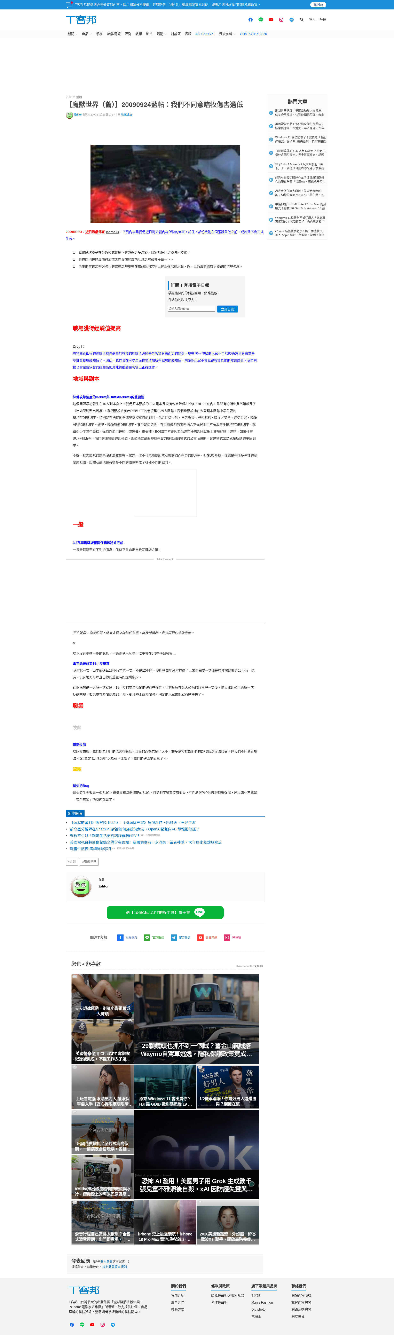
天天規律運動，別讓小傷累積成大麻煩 (102, 1011)
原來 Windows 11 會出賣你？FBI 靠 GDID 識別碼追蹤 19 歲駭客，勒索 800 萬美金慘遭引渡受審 (165, 1102)
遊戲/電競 (114, 34)
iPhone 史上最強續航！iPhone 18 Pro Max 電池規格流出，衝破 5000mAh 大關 (165, 1237)
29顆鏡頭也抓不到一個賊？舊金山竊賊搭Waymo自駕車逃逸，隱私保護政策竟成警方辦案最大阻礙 (196, 1050)
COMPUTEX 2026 (253, 34)
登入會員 (106, 1261)
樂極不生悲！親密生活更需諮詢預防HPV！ (105, 836)
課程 (188, 34)
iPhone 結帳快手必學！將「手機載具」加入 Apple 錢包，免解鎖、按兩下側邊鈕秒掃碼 (300, 235)
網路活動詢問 (301, 1309)
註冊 (323, 19)
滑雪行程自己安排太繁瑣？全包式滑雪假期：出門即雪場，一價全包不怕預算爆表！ (102, 1237)
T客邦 (255, 1295)
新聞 (71, 34)
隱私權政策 (249, 4)
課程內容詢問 (301, 1302)
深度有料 (225, 34)
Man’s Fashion (262, 1302)
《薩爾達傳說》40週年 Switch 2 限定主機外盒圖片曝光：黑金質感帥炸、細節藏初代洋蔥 (300, 154)
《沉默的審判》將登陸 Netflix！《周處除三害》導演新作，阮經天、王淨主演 (133, 823)
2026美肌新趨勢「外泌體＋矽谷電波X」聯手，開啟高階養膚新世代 (228, 1237)
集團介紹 (177, 1295)
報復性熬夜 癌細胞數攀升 (91, 849)
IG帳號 (236, 937)
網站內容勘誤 (301, 1295)
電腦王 (256, 1316)
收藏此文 (127, 114)
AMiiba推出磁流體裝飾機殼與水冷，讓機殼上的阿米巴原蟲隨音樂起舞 (102, 1192)
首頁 (68, 97)
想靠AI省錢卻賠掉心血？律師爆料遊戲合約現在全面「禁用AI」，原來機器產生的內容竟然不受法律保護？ (300, 181)
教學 (138, 34)
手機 (99, 34)
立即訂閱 (227, 309)
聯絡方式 (177, 1309)
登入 (312, 19)
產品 (85, 34)
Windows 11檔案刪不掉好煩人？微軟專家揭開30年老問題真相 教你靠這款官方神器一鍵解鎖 (300, 221)
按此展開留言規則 (114, 1267)
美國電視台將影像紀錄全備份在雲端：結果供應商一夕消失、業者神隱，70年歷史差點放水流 (146, 842)
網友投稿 (298, 1316)
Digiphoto (258, 1309)
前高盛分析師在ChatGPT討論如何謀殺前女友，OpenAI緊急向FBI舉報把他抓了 (135, 829)
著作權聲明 (219, 1302)
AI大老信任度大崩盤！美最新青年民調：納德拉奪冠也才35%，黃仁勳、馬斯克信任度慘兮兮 (299, 194)
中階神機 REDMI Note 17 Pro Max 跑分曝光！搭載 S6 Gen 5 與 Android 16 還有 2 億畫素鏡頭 (300, 208)
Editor (78, 114)
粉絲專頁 (131, 937)
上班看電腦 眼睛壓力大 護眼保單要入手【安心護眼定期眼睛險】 (102, 1102)
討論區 (176, 34)
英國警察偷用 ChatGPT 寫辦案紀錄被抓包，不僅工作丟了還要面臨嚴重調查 (102, 1056)
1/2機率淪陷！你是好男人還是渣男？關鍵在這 (227, 1101)
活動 (160, 34)
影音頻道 (211, 937)
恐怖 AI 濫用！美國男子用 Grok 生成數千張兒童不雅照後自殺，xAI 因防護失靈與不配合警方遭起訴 (196, 1185)
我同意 (318, 4)
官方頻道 (184, 937)
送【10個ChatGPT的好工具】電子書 (158, 913)
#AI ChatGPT (205, 34)
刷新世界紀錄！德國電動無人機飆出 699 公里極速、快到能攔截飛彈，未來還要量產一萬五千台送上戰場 (299, 114)
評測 (128, 34)
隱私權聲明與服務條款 (227, 1295)
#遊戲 (72, 861)
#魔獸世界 (89, 861)
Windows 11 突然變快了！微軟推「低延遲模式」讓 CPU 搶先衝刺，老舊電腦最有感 (300, 141)
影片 (149, 34)
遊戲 (79, 97)
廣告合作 (177, 1302)
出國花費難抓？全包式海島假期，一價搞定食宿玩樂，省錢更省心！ (102, 1147)
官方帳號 (158, 937)
